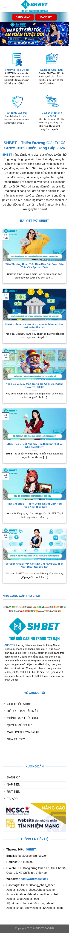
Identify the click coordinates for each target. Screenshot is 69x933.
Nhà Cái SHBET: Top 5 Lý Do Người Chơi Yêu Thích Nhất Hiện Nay (34, 505)
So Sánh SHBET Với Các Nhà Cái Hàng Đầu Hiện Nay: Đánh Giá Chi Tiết (34, 565)
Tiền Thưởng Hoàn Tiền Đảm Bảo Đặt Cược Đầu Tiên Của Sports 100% (34, 266)
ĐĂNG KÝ (46, 17)
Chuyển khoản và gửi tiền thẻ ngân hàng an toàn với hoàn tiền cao (34, 326)
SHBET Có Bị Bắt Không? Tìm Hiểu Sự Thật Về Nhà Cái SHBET (35, 445)
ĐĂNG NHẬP (23, 17)
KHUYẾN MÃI (12, 753)
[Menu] (5, 6)
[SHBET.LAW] (34, 6)
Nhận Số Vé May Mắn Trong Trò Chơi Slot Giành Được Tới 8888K (35, 385)
